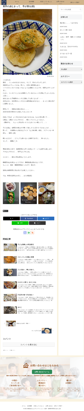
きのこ (6, 210)
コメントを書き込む (28, 345)
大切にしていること (39, 406)
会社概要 (29, 406)
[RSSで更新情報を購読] (32, 232)
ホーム (24, 406)
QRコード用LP (58, 406)
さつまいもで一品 (66, 53)
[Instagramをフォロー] (25, 232)
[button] (37, 223)
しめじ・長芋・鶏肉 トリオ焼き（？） (70, 38)
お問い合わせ (49, 406)
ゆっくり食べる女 (66, 30)
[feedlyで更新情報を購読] (28, 232)
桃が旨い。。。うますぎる (69, 23)
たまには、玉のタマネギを (69, 46)
